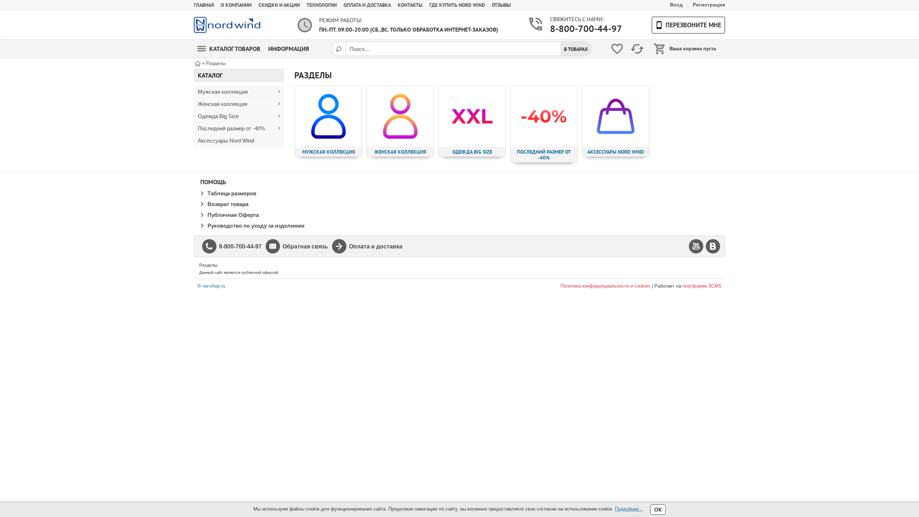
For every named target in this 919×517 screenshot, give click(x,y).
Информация (288, 49)
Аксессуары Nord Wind (226, 141)
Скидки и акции (279, 5)
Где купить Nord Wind (457, 5)
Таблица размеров (231, 193)
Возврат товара (227, 204)
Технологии (322, 5)
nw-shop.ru (213, 286)
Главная (204, 5)
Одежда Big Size (218, 116)
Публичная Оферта (233, 215)
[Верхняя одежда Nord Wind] (227, 25)
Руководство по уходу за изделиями (255, 226)
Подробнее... (629, 509)
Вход (676, 5)
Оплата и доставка (367, 5)
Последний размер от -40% (231, 128)
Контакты (410, 5)
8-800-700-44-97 (578, 28)
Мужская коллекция (223, 92)
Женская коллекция (222, 104)
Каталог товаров (234, 49)
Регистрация (709, 5)
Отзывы (501, 5)
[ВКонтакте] (713, 246)
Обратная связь (305, 246)
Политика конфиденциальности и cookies (605, 286)
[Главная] (198, 63)
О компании (236, 5)
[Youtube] (696, 246)
